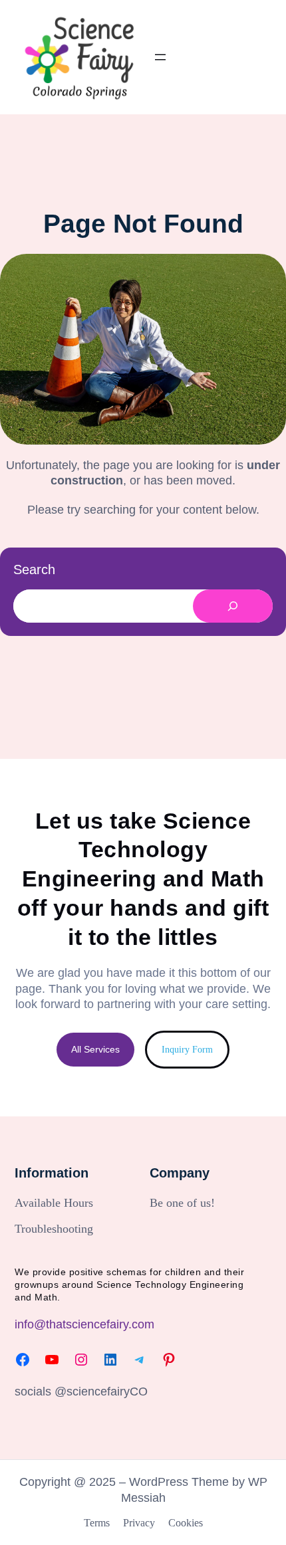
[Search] (233, 606)
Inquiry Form (187, 1049)
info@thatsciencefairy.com (84, 1324)
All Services (95, 1049)
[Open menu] (160, 57)
